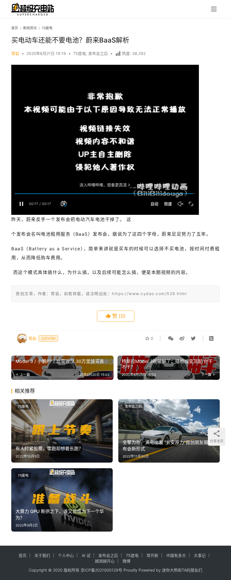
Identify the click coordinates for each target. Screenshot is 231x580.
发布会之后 (98, 53)
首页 (14, 28)
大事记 (200, 555)
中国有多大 (176, 555)
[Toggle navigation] (214, 9)
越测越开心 (105, 561)
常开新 (152, 555)
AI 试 (86, 555)
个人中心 (66, 555)
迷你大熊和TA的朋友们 (182, 570)
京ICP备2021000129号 (101, 570)
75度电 (79, 53)
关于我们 (42, 555)
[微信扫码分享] (171, 338)
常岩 (15, 53)
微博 (126, 561)
